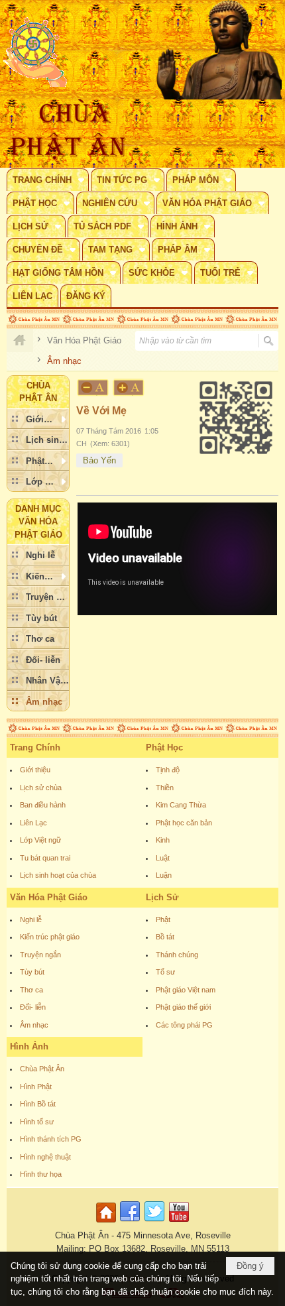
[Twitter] (154, 1223)
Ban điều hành (43, 805)
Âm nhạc (34, 1025)
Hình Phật (36, 1087)
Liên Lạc (33, 823)
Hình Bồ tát (38, 1104)
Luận (164, 875)
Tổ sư (165, 972)
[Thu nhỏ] (92, 387)
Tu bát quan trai (45, 858)
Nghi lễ (31, 919)
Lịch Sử (162, 897)
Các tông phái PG (184, 1025)
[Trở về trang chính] (107, 1223)
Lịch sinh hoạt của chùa (58, 875)
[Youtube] (179, 1223)
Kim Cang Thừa (181, 805)
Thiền (165, 788)
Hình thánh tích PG (51, 1139)
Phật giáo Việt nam (185, 990)
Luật (163, 858)
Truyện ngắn (40, 955)
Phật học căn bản (184, 823)
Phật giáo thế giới (183, 1007)
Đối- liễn (33, 1007)
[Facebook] (130, 1223)
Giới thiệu (35, 770)
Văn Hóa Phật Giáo (48, 897)
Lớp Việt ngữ (40, 840)
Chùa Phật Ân (42, 1069)
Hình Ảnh (29, 1046)
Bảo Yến (99, 460)
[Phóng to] (129, 387)
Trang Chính (35, 747)
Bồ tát (165, 937)
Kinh (163, 840)
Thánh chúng (177, 955)
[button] (48, 179)
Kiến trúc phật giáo (50, 937)
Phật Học (164, 747)
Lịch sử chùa (41, 788)
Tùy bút (32, 972)
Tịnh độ (168, 770)
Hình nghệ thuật (45, 1157)
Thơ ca (31, 990)
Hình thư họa (41, 1174)
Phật (163, 919)
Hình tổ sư (37, 1122)
